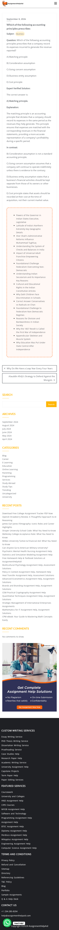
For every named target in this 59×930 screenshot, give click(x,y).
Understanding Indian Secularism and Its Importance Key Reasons (31, 277)
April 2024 (7, 439)
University (7, 497)
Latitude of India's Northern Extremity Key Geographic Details (29, 229)
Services (6, 479)
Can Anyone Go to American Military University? (25, 547)
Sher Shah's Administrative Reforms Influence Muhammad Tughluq (29, 239)
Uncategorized (9, 493)
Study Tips (7, 486)
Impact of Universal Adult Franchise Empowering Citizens (28, 256)
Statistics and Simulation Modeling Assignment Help (27, 554)
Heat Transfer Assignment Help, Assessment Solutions (28, 575)
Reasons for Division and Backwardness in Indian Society (28, 322)
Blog (4, 455)
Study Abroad (8, 483)
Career (5, 459)
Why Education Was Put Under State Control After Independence (30, 346)
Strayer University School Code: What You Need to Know (29, 530)
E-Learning (7, 462)
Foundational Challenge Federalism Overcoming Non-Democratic (30, 267)
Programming (8, 476)
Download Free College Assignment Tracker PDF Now (27, 513)
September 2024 (10, 422)
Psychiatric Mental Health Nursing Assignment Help (27, 551)
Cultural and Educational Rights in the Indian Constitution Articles (28, 287)
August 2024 (8, 425)
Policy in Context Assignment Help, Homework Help (26, 571)
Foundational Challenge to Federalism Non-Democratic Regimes (29, 311)
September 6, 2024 (16, 19)
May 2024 (6, 435)
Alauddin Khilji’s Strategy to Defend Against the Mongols (32, 378)
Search (7, 395)
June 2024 (7, 432)
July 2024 (6, 428)
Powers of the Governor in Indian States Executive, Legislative (28, 218)
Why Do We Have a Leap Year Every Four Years (30, 368)
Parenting (7, 472)
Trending (6, 490)
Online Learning (10, 469)
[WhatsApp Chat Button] (7, 923)
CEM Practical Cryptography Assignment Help (24, 592)
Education (7, 466)
